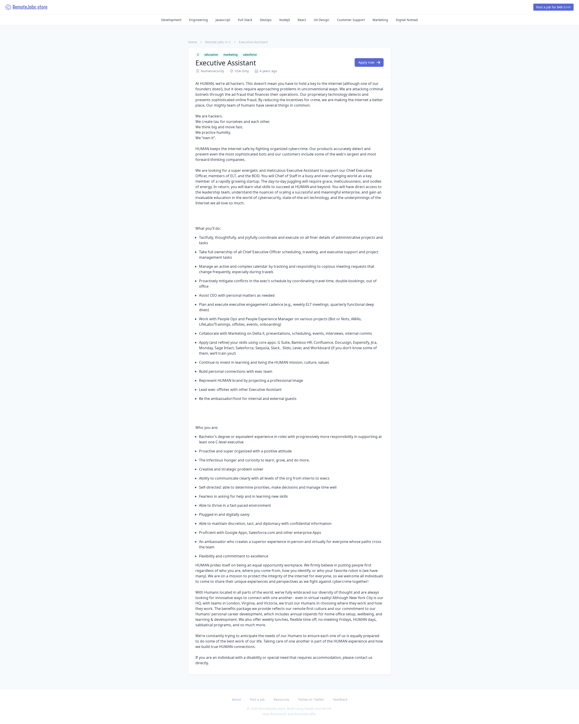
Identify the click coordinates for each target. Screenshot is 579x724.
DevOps (266, 20)
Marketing (380, 20)
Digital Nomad (407, 20)
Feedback (340, 699)
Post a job (257, 699)
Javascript (223, 20)
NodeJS (284, 20)
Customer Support (351, 20)
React (302, 20)
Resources (281, 699)
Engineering (198, 20)
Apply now (366, 62)
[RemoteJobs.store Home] (26, 7)
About (236, 699)
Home (192, 42)
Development (171, 20)
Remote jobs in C (218, 42)
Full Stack (245, 20)
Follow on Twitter (311, 699)
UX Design (321, 20)
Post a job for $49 (553, 7)
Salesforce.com (262, 532)
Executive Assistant (253, 42)
